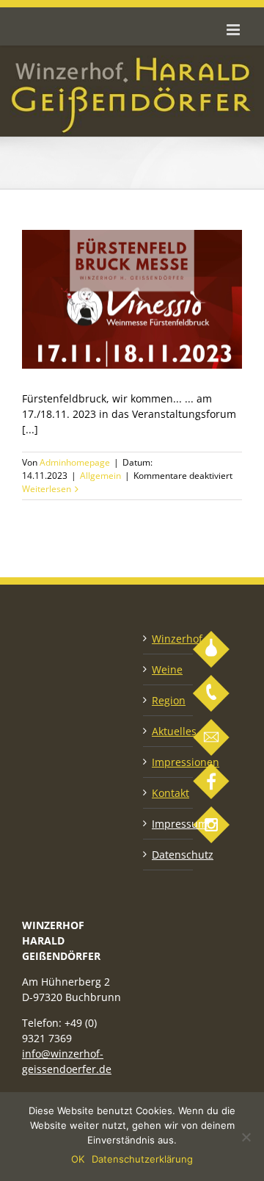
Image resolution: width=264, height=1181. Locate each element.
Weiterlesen (46, 489)
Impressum (169, 824)
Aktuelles (169, 731)
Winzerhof (169, 639)
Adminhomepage (75, 462)
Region (169, 700)
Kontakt (169, 793)
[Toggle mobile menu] (234, 29)
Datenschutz (169, 855)
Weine (167, 669)
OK (77, 1159)
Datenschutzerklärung (142, 1159)
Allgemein (100, 475)
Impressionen (169, 762)
